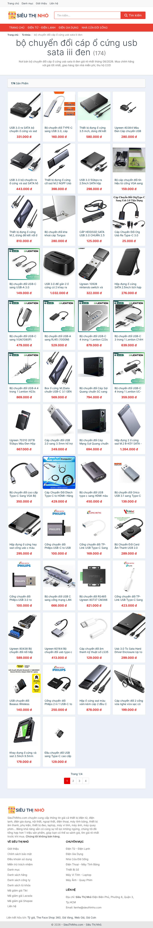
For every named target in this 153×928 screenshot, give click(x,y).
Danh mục (27, 3)
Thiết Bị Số (72, 869)
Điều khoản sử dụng (19, 859)
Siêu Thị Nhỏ (93, 924)
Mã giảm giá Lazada (19, 895)
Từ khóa (26, 34)
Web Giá (79, 917)
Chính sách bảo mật (19, 853)
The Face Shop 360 (48, 917)
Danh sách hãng (17, 874)
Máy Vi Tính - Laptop (78, 874)
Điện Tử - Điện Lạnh (41, 27)
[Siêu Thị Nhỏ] (26, 810)
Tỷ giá (31, 917)
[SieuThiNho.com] (28, 15)
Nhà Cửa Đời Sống (94, 27)
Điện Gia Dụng (68, 27)
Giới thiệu (41, 3)
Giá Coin (91, 917)
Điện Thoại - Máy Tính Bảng (83, 864)
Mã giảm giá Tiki (17, 890)
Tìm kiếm (135, 15)
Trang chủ (13, 3)
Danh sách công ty (18, 880)
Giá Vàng (67, 917)
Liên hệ (54, 3)
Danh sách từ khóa (18, 885)
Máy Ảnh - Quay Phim (79, 880)
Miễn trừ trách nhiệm (20, 864)
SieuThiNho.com (73, 924)
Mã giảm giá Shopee (19, 900)
